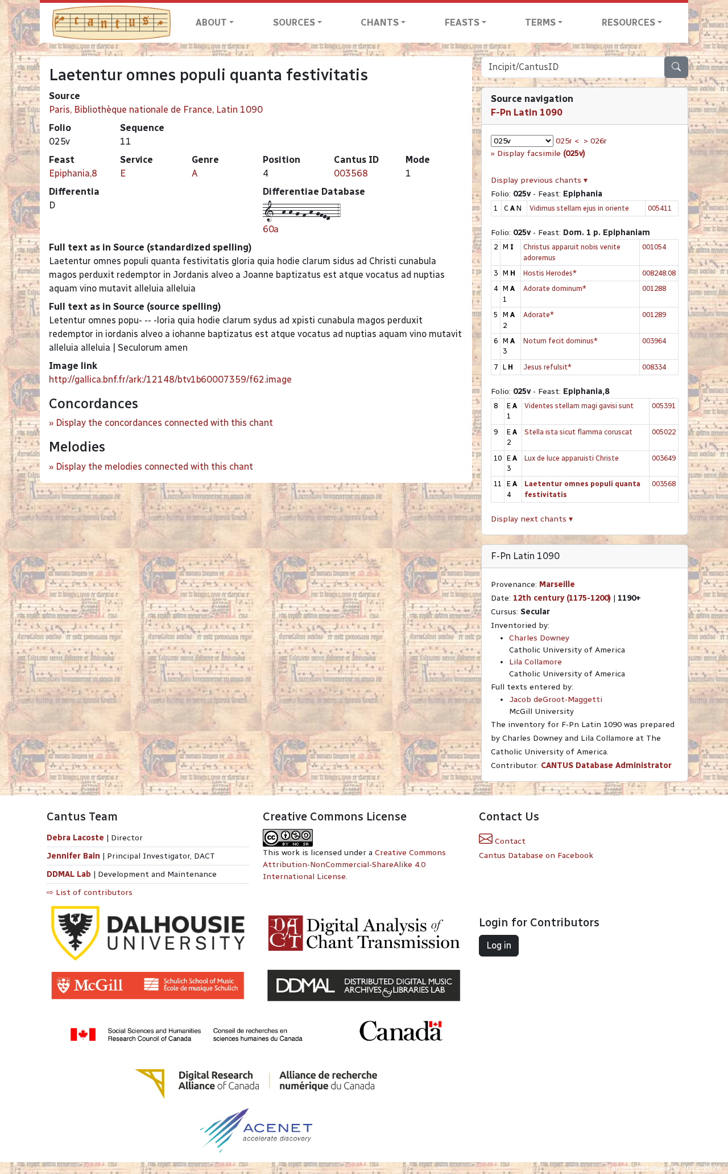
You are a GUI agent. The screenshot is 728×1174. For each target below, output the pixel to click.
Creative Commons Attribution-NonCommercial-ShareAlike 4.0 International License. (354, 864)
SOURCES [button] (294, 22)
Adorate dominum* (554, 288)
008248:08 (659, 273)
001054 (654, 247)
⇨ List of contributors (90, 892)
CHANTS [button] (380, 22)
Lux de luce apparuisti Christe (571, 458)
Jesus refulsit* (547, 367)
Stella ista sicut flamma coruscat (578, 432)
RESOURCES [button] (628, 22)
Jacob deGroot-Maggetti (555, 699)
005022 (664, 432)
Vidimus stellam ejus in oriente (579, 208)
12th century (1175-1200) (562, 598)
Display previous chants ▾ (539, 180)
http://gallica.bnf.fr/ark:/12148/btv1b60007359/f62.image (170, 379)
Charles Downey (539, 638)
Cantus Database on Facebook (536, 855)
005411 (660, 208)
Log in (498, 945)
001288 (654, 288)
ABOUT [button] (211, 22)
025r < (567, 141)
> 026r (595, 141)
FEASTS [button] (462, 22)
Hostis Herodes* (550, 273)
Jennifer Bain (74, 856)
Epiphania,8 (73, 173)
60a (271, 229)
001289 (654, 314)
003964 (654, 340)
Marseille (557, 584)
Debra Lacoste (75, 838)
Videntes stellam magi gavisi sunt (579, 405)
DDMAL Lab (69, 874)
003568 (351, 173)
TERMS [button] (540, 22)
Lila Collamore (535, 662)
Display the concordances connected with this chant (164, 422)
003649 (664, 458)
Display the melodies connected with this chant (154, 466)
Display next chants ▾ (532, 519)
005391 (664, 405)
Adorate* (538, 314)
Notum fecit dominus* (560, 340)
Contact (509, 841)
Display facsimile (541, 153)
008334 (654, 367)
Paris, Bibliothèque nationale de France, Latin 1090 (156, 109)
